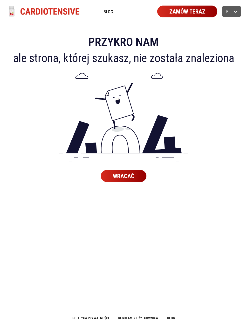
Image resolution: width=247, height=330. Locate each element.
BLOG (108, 11)
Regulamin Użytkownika (138, 318)
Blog (171, 318)
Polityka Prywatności (90, 318)
